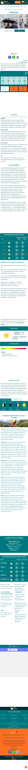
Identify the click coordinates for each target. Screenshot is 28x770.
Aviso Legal (6, 737)
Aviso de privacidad (14, 737)
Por (25, 60)
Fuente (22, 62)
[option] (5, 88)
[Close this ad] (27, 763)
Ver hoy (20, 30)
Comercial (11, 727)
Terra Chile (3, 715)
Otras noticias (14, 721)
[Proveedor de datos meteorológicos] (14, 758)
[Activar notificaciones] (26, 767)
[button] (26, 2)
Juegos (25, 718)
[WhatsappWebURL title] (13, 57)
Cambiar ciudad (8, 30)
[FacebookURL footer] (9, 752)
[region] (14, 43)
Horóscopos (14, 718)
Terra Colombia (14, 715)
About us (22, 737)
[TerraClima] (23, 2)
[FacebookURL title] (9, 57)
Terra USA (3, 718)
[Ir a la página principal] (5, 2)
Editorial (17, 727)
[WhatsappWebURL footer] (13, 752)
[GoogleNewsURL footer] (17, 752)
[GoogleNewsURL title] (17, 57)
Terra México (24, 715)
